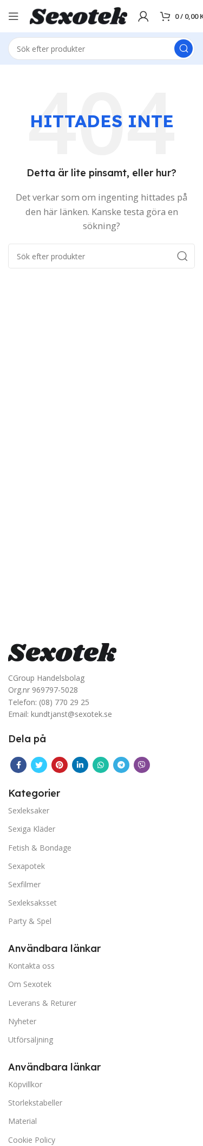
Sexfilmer (24, 884)
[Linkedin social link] (80, 765)
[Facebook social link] (18, 765)
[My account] (143, 16)
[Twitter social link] (39, 765)
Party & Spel (29, 921)
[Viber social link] (142, 765)
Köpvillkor (25, 1084)
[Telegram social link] (121, 765)
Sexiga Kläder (31, 829)
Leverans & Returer (42, 1003)
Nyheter (22, 1021)
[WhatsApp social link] (101, 765)
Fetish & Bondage (39, 848)
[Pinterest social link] (59, 765)
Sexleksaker (28, 810)
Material (22, 1121)
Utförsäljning (30, 1039)
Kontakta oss (31, 966)
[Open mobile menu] (13, 16)
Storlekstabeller (35, 1102)
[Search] (183, 48)
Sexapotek (26, 866)
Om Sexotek (29, 984)
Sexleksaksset (32, 903)
